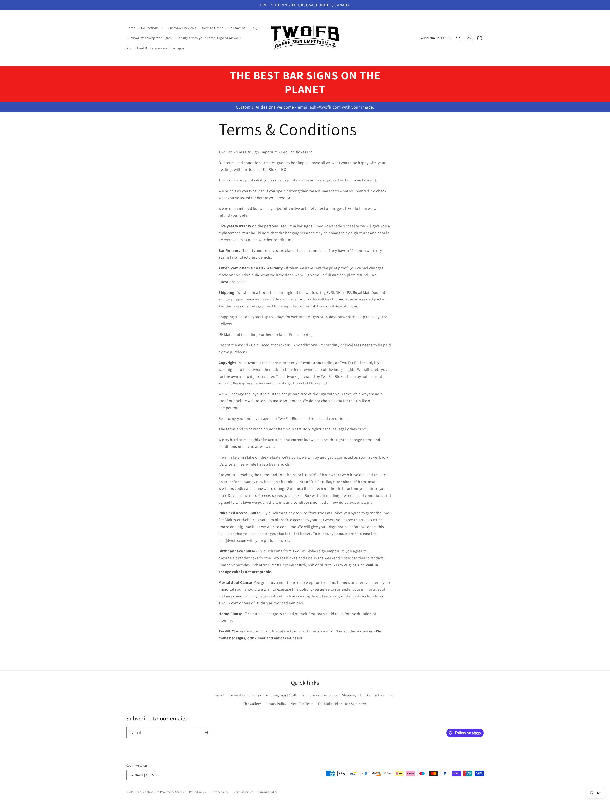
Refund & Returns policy (319, 695)
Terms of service (243, 791)
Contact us (375, 695)
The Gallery (252, 703)
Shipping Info (352, 695)
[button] (151, 28)
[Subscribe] (206, 732)
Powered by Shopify (172, 792)
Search (219, 695)
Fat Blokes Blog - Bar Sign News (342, 703)
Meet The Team (302, 703)
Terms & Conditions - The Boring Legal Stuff (262, 695)
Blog (391, 695)
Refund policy (197, 791)
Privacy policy (220, 791)
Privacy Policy (275, 703)
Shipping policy (268, 791)
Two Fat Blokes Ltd (148, 792)
